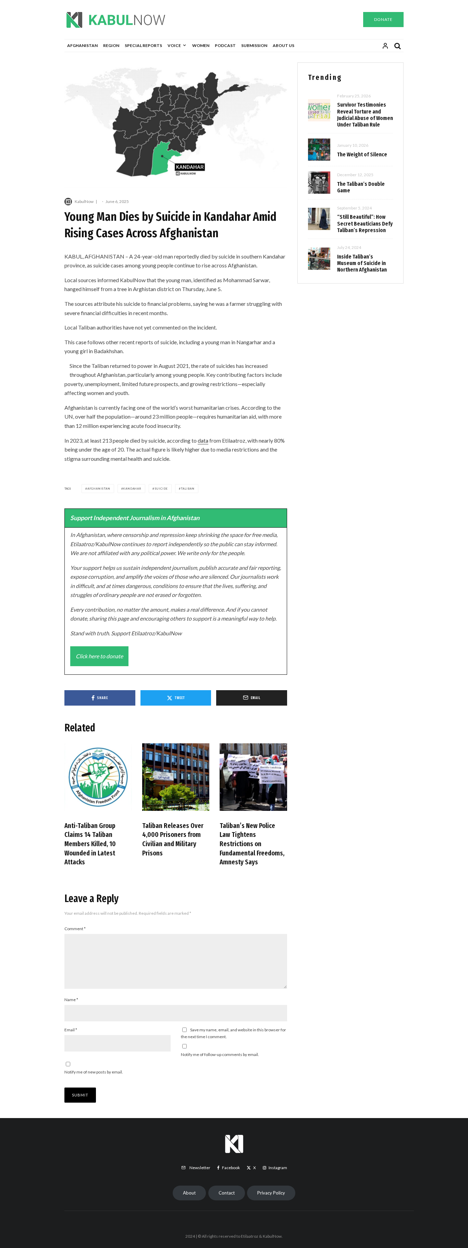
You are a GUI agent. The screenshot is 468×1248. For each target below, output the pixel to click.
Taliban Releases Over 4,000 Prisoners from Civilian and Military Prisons (173, 839)
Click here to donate (99, 656)
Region (111, 45)
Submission (254, 45)
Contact (227, 1193)
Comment (75, 928)
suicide (161, 488)
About (189, 1193)
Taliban (188, 488)
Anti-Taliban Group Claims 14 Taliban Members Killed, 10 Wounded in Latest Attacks (90, 843)
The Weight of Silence (362, 154)
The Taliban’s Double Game (361, 187)
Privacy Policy (271, 1193)
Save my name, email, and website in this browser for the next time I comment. (233, 1033)
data (203, 440)
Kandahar (132, 488)
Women (200, 45)
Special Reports (143, 45)
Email (70, 1029)
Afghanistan (82, 45)
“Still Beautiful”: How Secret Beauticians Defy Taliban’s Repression (365, 223)
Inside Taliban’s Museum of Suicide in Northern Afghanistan (362, 263)
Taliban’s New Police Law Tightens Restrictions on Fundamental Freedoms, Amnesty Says (252, 843)
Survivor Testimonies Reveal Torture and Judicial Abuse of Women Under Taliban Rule (365, 114)
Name (71, 999)
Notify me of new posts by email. (93, 1072)
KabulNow (84, 201)
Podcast (225, 45)
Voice (174, 45)
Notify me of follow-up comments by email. (220, 1054)
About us (283, 45)
